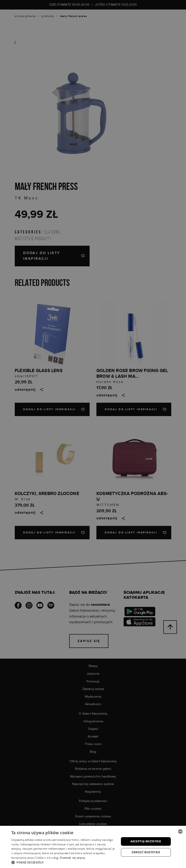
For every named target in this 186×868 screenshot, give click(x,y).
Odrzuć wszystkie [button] (146, 852)
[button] (63, 862)
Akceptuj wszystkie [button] (145, 841)
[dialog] (93, 434)
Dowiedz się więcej (72, 858)
